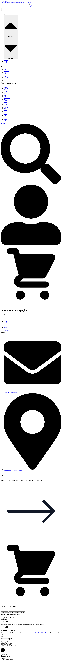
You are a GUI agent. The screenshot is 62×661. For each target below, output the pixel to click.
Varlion (5, 102)
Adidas (5, 91)
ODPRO (6, 92)
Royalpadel (6, 71)
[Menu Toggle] (1, 9)
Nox (5, 94)
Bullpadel (6, 88)
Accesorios (6, 61)
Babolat (5, 95)
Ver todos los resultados (6, 638)
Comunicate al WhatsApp (41, 632)
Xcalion (5, 87)
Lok (5, 99)
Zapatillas (6, 60)
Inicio (5, 13)
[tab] (4, 612)
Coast (5, 69)
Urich (5, 73)
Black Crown (7, 98)
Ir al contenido (4, 1)
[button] (31, 541)
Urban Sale (6, 62)
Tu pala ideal (7, 64)
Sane (5, 72)
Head (5, 96)
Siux (5, 89)
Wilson (5, 100)
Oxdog (5, 85)
